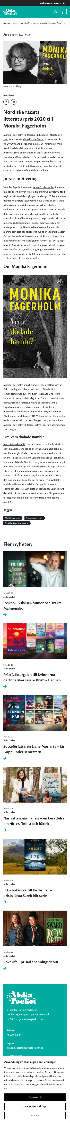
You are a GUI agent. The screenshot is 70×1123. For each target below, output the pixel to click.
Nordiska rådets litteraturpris (16, 523)
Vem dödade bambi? (43, 187)
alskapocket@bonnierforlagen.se (25, 1048)
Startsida (6, 23)
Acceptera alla (35, 1097)
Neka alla (35, 1115)
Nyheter (15, 23)
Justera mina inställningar (35, 1106)
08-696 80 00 (14, 1035)
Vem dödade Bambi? (33, 139)
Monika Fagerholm (13, 135)
